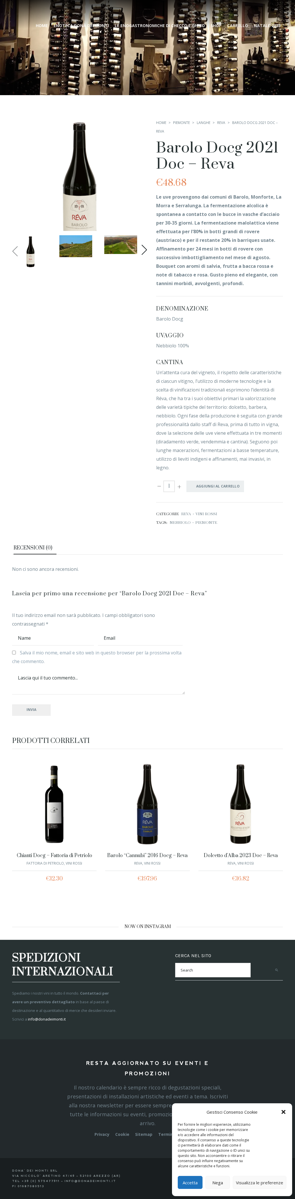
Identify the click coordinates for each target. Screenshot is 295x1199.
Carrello (237, 25)
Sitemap (143, 1134)
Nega (217, 1182)
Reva (221, 122)
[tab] (35, 548)
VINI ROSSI (206, 514)
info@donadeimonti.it (47, 1019)
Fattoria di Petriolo (45, 863)
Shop (216, 25)
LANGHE (203, 122)
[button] (283, 1112)
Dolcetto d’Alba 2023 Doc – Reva (241, 855)
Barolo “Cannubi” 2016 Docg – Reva (147, 855)
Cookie (122, 1134)
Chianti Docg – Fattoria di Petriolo (54, 855)
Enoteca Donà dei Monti (81, 25)
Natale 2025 (267, 25)
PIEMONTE (181, 122)
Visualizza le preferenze (259, 1182)
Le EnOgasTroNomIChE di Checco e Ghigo (160, 25)
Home (42, 25)
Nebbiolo (180, 522)
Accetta (190, 1182)
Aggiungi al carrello (218, 486)
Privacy (101, 1134)
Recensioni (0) (33, 548)
